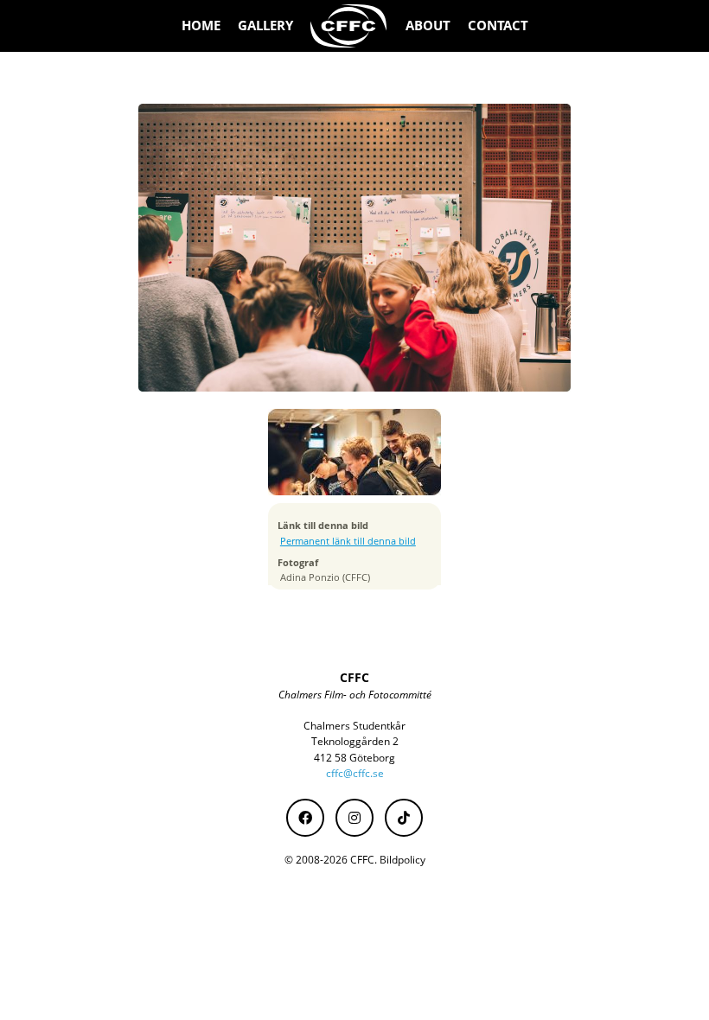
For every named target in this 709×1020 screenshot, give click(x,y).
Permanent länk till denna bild (348, 541)
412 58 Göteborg (354, 757)
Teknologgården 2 (355, 741)
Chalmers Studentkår (354, 725)
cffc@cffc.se (355, 773)
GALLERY (265, 25)
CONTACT (498, 25)
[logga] (349, 26)
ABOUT (428, 25)
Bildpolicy (402, 859)
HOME (201, 25)
